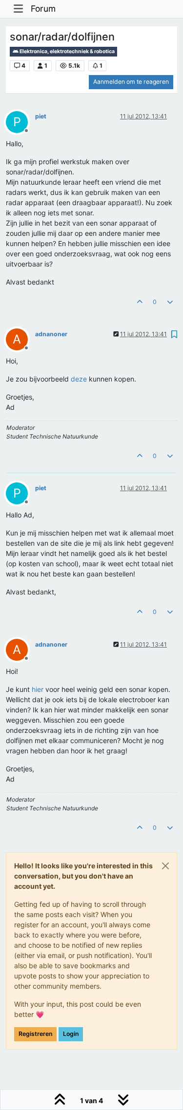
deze (79, 379)
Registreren (35, 1033)
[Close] (165, 866)
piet (40, 116)
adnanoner (51, 334)
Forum (43, 8)
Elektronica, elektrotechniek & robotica (67, 51)
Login (71, 1033)
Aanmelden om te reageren (131, 81)
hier (37, 689)
